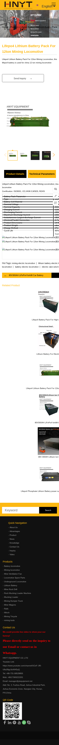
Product (14, 27)
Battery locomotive (12, 566)
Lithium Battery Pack (47, 27)
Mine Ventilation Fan (13, 574)
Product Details (15, 174)
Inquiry (13, 550)
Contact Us (14, 547)
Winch (6, 612)
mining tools (9, 620)
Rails (6, 609)
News (12, 539)
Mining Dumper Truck (13, 601)
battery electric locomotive (27, 267)
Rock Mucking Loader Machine (17, 593)
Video (12, 554)
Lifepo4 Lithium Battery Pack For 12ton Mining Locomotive (28, 184)
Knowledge (14, 543)
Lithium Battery (27, 27)
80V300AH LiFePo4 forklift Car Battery (26, 275)
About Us (14, 527)
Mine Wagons (10, 605)
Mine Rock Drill (10, 589)
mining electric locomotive (23, 263)
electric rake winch (50, 267)
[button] (54, 155)
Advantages (15, 531)
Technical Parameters (42, 174)
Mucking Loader (11, 597)
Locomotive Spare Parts (14, 578)
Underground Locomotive (15, 581)
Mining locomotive (12, 570)
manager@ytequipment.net (20, 681)
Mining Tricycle (10, 616)
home (5, 27)
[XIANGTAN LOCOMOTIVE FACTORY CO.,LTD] (16, 5)
